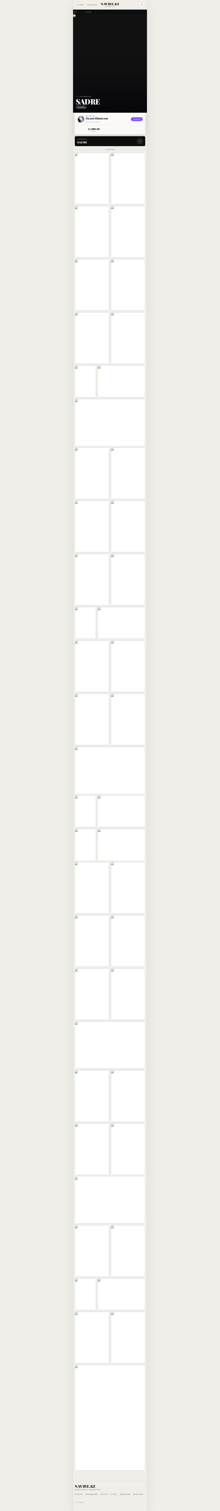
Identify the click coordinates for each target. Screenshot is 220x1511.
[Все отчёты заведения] (140, 141)
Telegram (138, 1494)
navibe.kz (110, 3)
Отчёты (80, 5)
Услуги (104, 1494)
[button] (92, 178)
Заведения (92, 5)
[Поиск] (142, 4)
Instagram (125, 1494)
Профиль (137, 119)
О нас (114, 1494)
